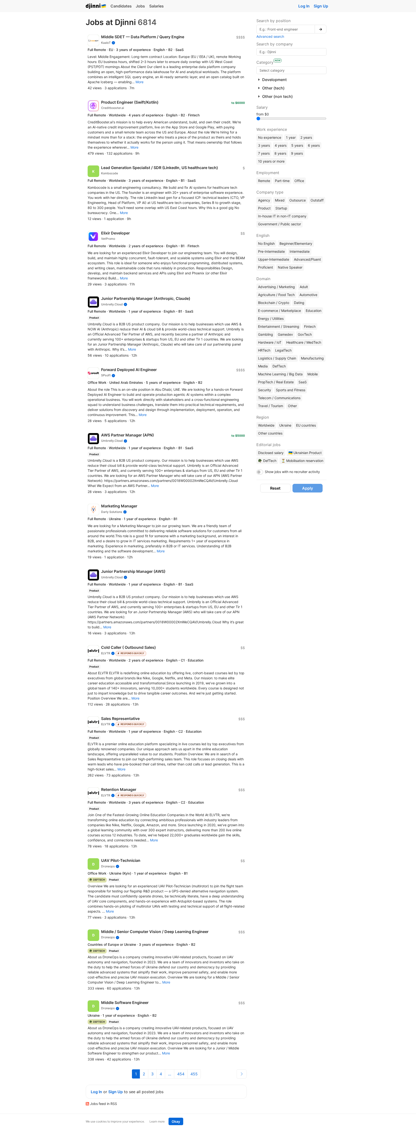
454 (180, 1074)
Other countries (270, 433)
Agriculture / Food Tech (276, 295)
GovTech (305, 334)
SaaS (303, 382)
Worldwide (266, 425)
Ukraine (285, 425)
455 (194, 1074)
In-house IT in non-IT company (282, 216)
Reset (275, 488)
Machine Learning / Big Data (280, 374)
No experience (269, 137)
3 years (264, 145)
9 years (297, 153)
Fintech (310, 326)
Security (264, 390)
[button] (139, 82)
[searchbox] (291, 70)
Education (313, 311)
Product (264, 208)
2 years (306, 137)
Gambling (265, 334)
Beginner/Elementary (296, 243)
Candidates (121, 6)
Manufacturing (312, 358)
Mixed (280, 200)
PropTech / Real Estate (276, 382)
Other (292, 406)
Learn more (157, 1121)
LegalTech (283, 350)
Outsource (297, 200)
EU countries (306, 425)
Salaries (156, 6)
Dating (299, 303)
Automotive (308, 295)
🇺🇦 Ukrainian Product (305, 453)
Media (263, 366)
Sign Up (321, 6)
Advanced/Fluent (307, 259)
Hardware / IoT (269, 342)
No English (266, 243)
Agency (264, 200)
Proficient (265, 267)
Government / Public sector (279, 224)
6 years (314, 145)
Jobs (140, 6)
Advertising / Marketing (276, 287)
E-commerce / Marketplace (279, 311)
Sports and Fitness (290, 390)
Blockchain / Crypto (273, 303)
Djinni (96, 6)
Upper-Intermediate (273, 259)
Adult (304, 287)
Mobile (312, 374)
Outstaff (317, 200)
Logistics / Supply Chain (277, 358)
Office (299, 181)
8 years (280, 153)
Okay (176, 1121)
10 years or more (271, 161)
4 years (280, 145)
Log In (304, 6)
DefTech (279, 366)
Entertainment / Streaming (278, 326)
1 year (291, 137)
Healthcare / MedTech (303, 342)
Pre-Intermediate (271, 251)
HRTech (264, 350)
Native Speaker (290, 267)
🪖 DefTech (267, 461)
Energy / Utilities (271, 318)
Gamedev (285, 334)
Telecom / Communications (279, 398)
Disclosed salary (271, 453)
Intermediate (300, 251)
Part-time (282, 181)
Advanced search (270, 36)
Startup (281, 208)
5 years (297, 145)
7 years (264, 153)
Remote (264, 181)
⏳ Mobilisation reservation (302, 461)
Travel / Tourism (270, 406)
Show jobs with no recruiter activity (292, 472)
